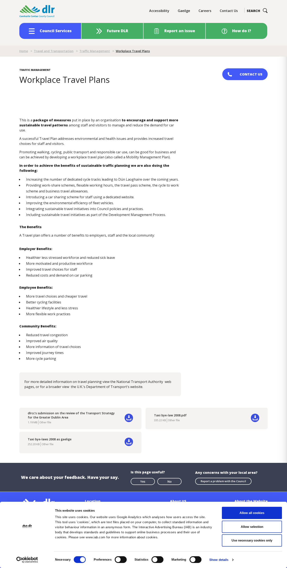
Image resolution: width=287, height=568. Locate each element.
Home (23, 51)
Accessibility (159, 10)
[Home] (37, 11)
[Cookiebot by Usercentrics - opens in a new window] (27, 560)
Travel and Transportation (54, 51)
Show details (218, 559)
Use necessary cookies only (252, 540)
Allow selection (252, 526)
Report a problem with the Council (223, 481)
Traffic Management (94, 51)
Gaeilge (184, 10)
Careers (205, 10)
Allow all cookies (252, 513)
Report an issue (179, 30)
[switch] (121, 559)
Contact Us (229, 10)
